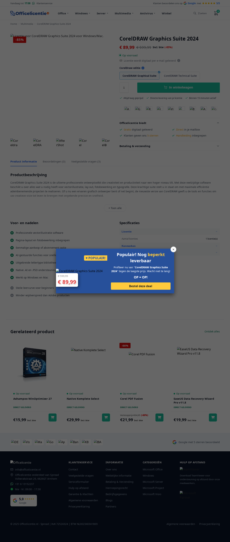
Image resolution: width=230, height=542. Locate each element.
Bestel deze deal (140, 286)
